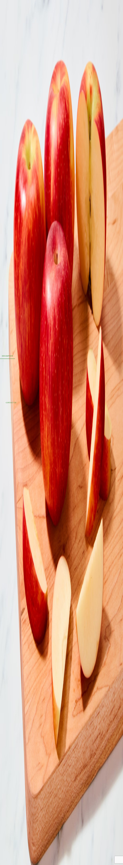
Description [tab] (7, 356)
